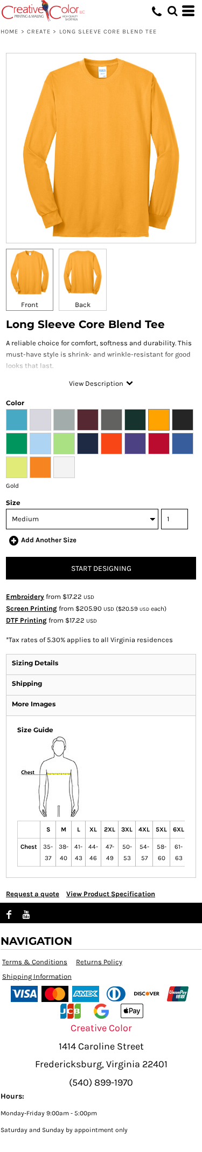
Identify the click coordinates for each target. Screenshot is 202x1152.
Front (29, 305)
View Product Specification (110, 894)
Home (9, 31)
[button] (172, 10)
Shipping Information (37, 976)
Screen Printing (31, 608)
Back (82, 305)
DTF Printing (26, 620)
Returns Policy (99, 962)
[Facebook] (9, 914)
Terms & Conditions (34, 962)
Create (39, 31)
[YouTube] (26, 914)
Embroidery (25, 596)
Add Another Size (48, 540)
